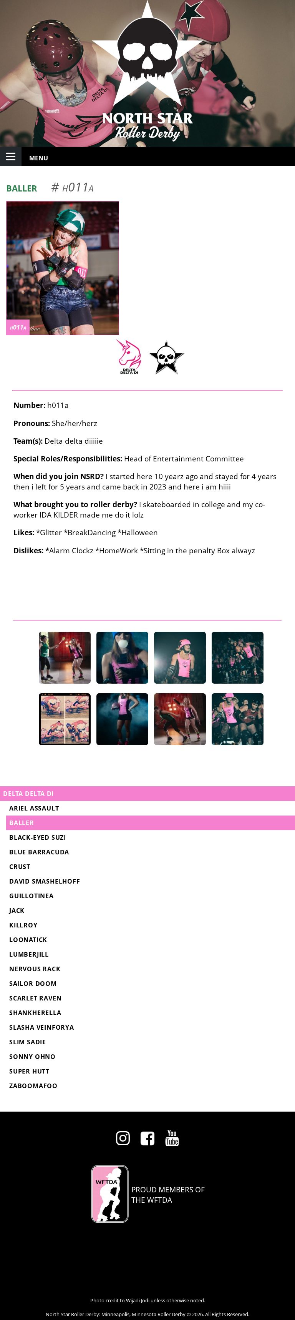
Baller (21, 823)
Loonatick (28, 939)
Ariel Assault (34, 808)
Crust (19, 866)
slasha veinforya (41, 1027)
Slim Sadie (27, 1042)
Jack (17, 910)
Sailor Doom (33, 983)
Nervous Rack (35, 969)
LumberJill (29, 954)
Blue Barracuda (39, 852)
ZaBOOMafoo (33, 1086)
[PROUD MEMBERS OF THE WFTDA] (147, 1220)
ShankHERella (35, 1013)
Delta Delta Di (28, 793)
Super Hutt (29, 1071)
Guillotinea (31, 896)
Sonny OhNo (32, 1056)
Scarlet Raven (35, 998)
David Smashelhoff (44, 881)
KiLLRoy (23, 925)
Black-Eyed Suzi (37, 837)
